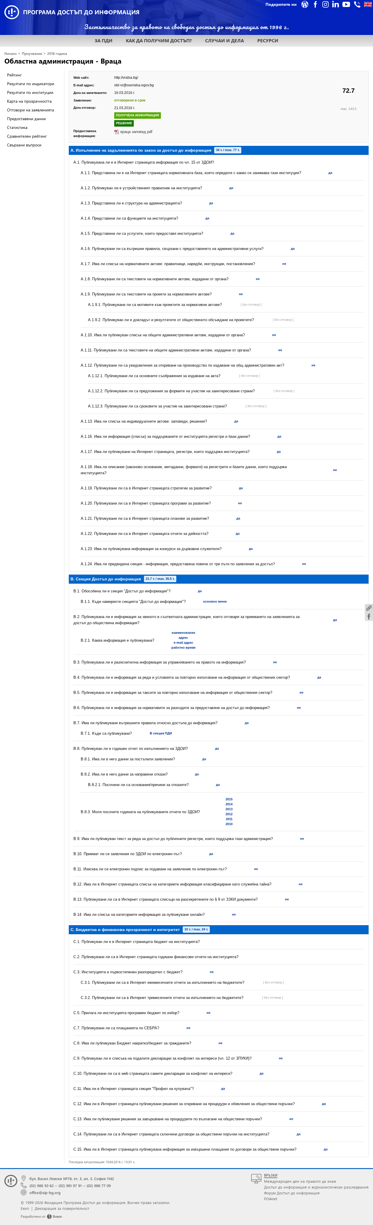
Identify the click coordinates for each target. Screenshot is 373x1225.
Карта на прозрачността (29, 101)
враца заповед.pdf (136, 132)
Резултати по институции (30, 92)
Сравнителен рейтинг (27, 136)
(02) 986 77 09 (99, 1185)
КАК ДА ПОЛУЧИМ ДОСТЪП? (159, 40)
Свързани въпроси (24, 145)
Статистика (17, 127)
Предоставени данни (26, 118)
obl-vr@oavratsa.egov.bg (134, 85)
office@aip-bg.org (45, 1192)
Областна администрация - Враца (63, 60)
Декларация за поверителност (62, 1208)
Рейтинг (14, 75)
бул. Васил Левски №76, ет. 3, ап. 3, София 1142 (71, 1178)
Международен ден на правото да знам (300, 1181)
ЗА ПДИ (103, 40)
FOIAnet (270, 1198)
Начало (10, 53)
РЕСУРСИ (267, 40)
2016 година (57, 53)
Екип (25, 1208)
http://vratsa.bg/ (126, 78)
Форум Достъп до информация (292, 1192)
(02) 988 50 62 (41, 1185)
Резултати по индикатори (30, 83)
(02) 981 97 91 (70, 1185)
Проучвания (32, 53)
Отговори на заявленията (30, 110)
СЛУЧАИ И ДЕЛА (224, 40)
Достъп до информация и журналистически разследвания (316, 1186)
